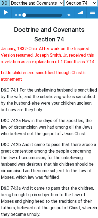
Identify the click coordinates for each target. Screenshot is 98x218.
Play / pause (5, 12)
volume (80, 12)
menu (92, 12)
